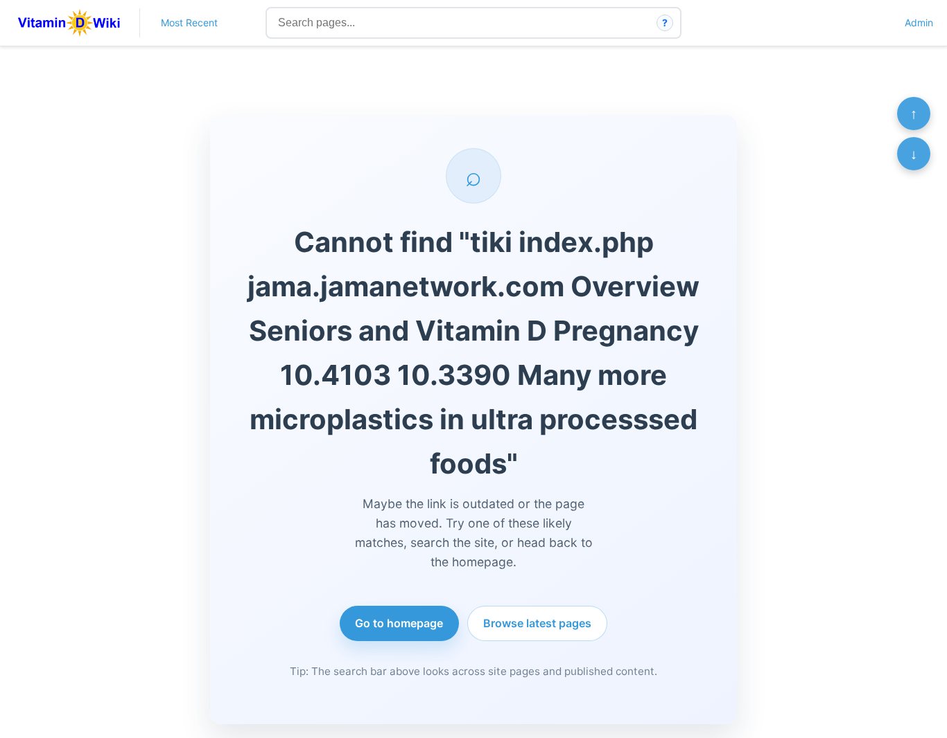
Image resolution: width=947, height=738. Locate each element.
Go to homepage (399, 623)
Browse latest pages (537, 623)
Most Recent (189, 22)
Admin (919, 22)
